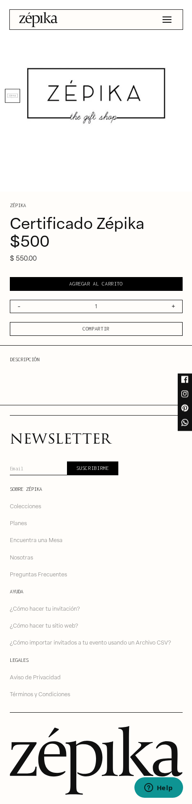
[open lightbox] (96, 96)
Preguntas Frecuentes (38, 574)
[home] (38, 19)
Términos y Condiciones (40, 694)
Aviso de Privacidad (35, 677)
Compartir (96, 328)
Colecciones (25, 506)
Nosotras (21, 557)
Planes (18, 522)
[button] (167, 19)
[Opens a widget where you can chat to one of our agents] (158, 788)
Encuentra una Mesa (36, 539)
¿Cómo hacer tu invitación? (45, 608)
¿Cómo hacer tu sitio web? (44, 625)
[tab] (12, 95)
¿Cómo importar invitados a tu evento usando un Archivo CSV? (90, 642)
